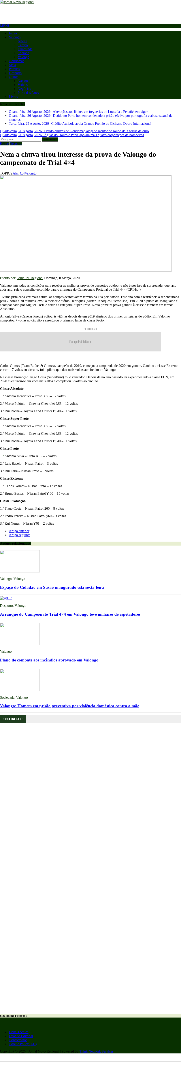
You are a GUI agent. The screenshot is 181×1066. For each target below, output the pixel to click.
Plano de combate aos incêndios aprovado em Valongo (49, 660)
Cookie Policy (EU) (23, 1044)
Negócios (24, 89)
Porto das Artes (28, 93)
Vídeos (23, 85)
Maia (12, 65)
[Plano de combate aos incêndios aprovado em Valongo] (20, 644)
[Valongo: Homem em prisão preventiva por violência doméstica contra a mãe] (20, 690)
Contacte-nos (18, 1040)
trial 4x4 (19, 173)
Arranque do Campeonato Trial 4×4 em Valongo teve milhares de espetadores (70, 614)
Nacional (24, 81)
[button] (90, 788)
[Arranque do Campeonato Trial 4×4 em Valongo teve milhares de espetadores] (6, 598)
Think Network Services (96, 1051)
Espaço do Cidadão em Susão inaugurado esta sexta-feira (52, 587)
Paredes (14, 69)
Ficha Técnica (18, 1032)
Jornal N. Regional (30, 278)
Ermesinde (25, 49)
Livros (13, 96)
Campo (23, 45)
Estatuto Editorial (21, 1036)
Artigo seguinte (19, 535)
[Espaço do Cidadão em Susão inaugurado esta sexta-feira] (20, 571)
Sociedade (7, 697)
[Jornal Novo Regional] (90, 2)
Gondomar (16, 61)
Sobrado (23, 53)
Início (13, 33)
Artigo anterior (19, 531)
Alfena (22, 41)
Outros (13, 77)
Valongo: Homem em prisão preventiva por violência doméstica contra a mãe (69, 706)
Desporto (15, 73)
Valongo (15, 37)
